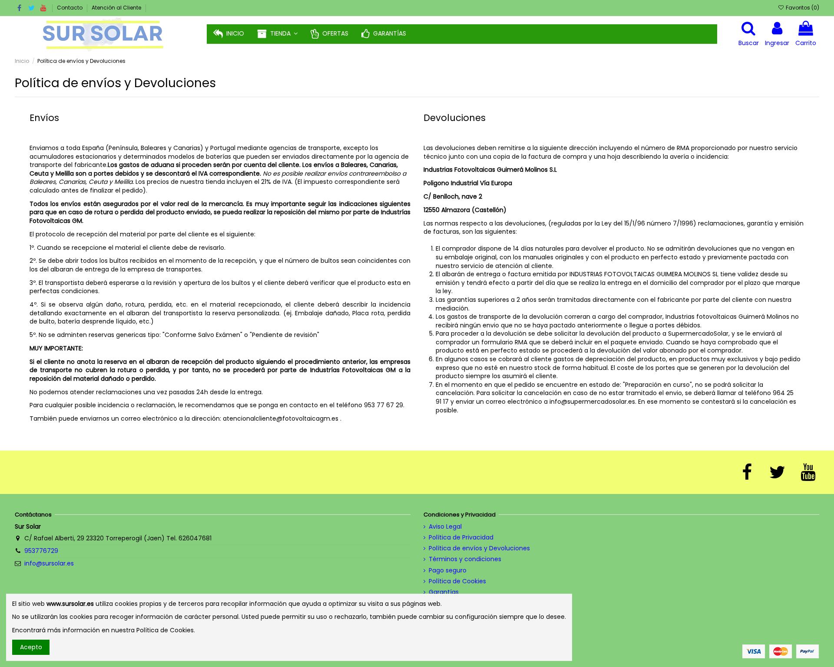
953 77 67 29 (383, 405)
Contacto (70, 7)
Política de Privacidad (461, 537)
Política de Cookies (457, 581)
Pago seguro (448, 570)
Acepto (31, 647)
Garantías (444, 592)
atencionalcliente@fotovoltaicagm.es (280, 418)
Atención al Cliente (116, 7)
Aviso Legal (445, 527)
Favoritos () (801, 7)
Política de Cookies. (165, 630)
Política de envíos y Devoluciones (479, 548)
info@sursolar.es (49, 563)
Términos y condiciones (465, 559)
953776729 (41, 550)
